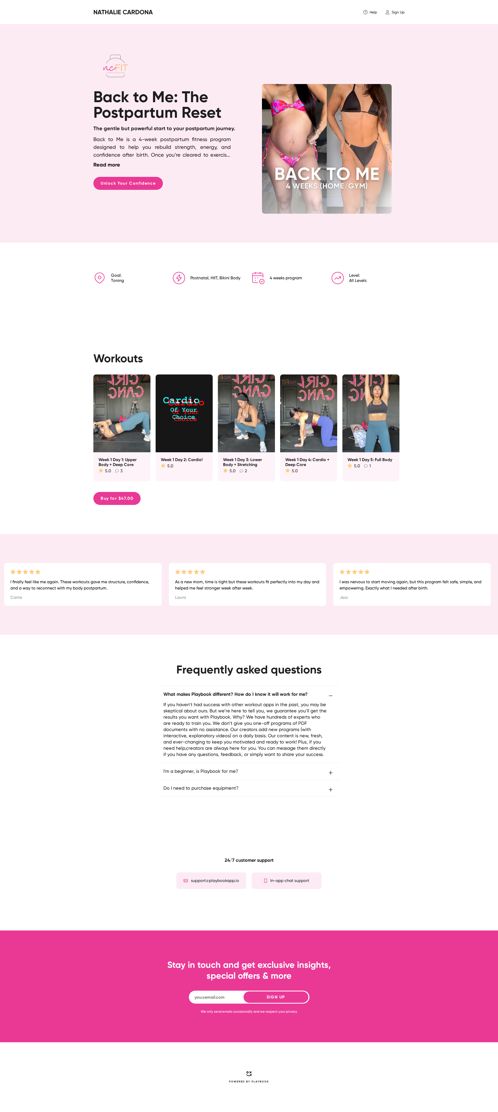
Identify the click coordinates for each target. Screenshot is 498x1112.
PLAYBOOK (260, 1081)
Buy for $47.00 (117, 498)
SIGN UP (276, 997)
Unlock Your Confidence (128, 183)
